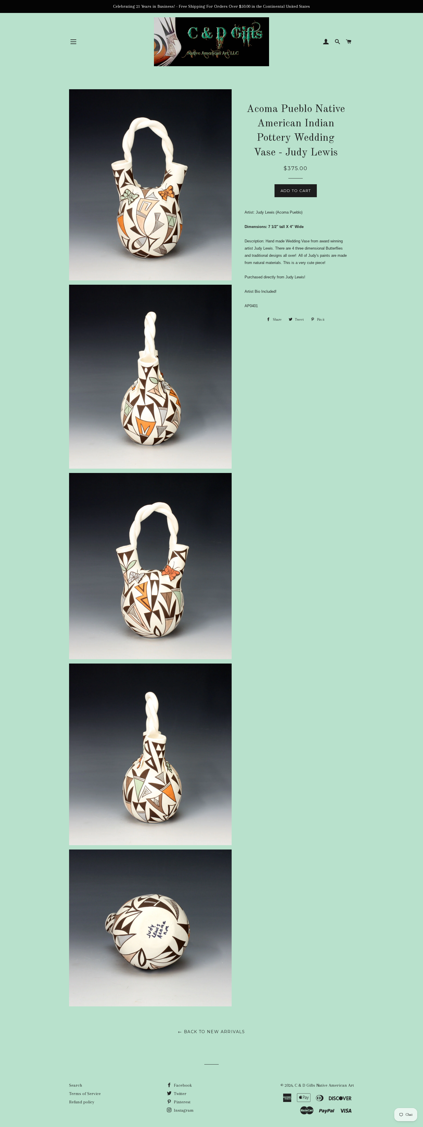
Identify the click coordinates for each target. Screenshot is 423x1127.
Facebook (182, 1085)
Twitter (179, 1093)
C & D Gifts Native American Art (324, 1085)
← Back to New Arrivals (211, 1031)
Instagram (183, 1110)
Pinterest (181, 1102)
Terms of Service (85, 1093)
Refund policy (81, 1102)
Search (75, 1085)
